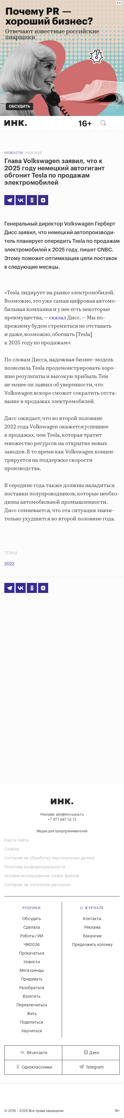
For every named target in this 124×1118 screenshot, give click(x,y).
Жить (32, 1014)
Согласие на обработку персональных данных (49, 858)
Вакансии (92, 936)
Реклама (92, 928)
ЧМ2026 (32, 945)
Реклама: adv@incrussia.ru (62, 814)
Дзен (94, 1053)
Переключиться (31, 1005)
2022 (9, 564)
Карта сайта (16, 840)
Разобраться (31, 988)
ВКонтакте (36, 1053)
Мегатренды (32, 971)
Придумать (31, 979)
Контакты (92, 919)
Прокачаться (31, 953)
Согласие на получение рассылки (37, 885)
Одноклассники (36, 1067)
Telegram (94, 1067)
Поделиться (31, 1022)
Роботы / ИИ (31, 936)
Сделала (31, 928)
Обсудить (31, 919)
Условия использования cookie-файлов (41, 876)
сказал (57, 318)
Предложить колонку (92, 945)
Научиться (32, 1031)
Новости (13, 152)
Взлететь (31, 997)
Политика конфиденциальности (34, 867)
